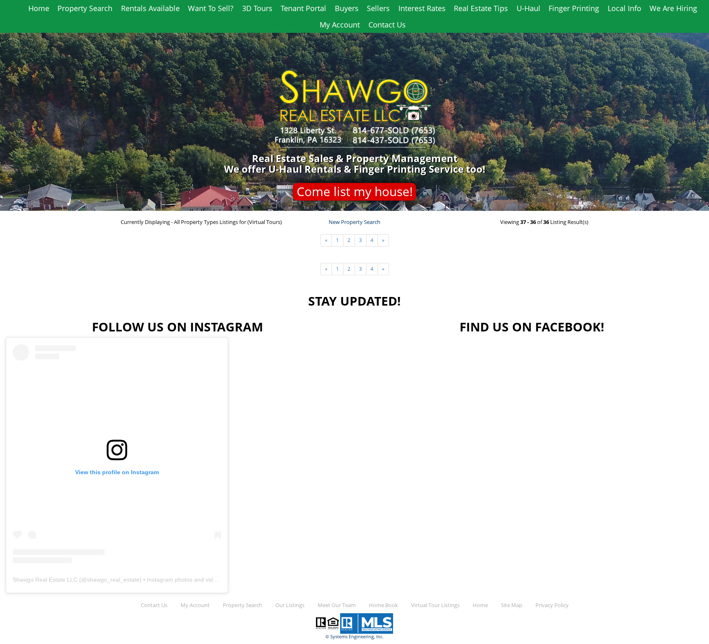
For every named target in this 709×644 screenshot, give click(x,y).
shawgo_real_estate (113, 579)
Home (38, 8)
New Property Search (354, 222)
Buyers (347, 8)
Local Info (624, 8)
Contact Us (387, 25)
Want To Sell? (210, 8)
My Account (340, 25)
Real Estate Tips (481, 8)
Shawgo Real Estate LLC (45, 579)
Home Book (383, 605)
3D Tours (257, 8)
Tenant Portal (303, 8)
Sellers (378, 8)
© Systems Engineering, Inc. (354, 636)
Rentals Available (150, 8)
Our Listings (289, 605)
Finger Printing (574, 8)
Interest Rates (422, 8)
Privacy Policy (552, 605)
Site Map (511, 605)
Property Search (84, 8)
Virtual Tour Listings (435, 605)
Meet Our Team (337, 605)
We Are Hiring (673, 8)
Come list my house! (355, 191)
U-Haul (528, 8)
